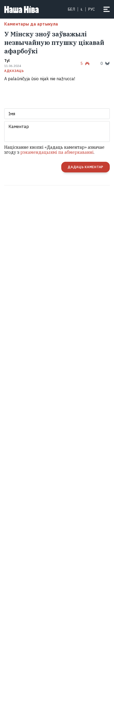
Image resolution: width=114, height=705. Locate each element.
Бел (71, 9)
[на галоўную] (21, 9)
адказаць (14, 71)
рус (91, 9)
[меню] (106, 9)
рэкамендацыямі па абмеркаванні (57, 152)
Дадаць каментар (85, 167)
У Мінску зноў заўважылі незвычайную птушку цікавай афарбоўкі (54, 42)
